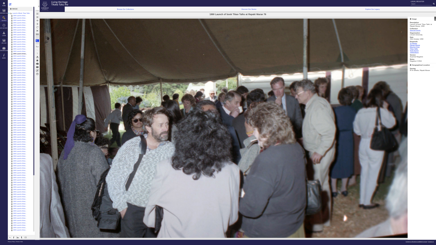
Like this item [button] (37, 63)
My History (3, 28)
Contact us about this (37, 67)
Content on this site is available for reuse (416, 241)
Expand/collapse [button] (435, 19)
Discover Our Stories (249, 9)
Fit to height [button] (37, 24)
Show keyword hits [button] (37, 50)
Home (4, 5)
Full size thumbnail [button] (37, 13)
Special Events (415, 30)
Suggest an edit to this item (10, 4)
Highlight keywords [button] (37, 53)
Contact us (431, 241)
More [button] (4, 58)
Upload (4, 43)
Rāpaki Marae (415, 45)
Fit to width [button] (37, 20)
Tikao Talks (414, 49)
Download (37, 57)
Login (4, 35)
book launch (414, 50)
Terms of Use (19, 241)
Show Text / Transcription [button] (37, 46)
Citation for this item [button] (37, 74)
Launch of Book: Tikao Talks (21, 13)
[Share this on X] (10, 236)
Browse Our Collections (125, 9)
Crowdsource (4, 50)
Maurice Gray (415, 47)
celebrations (414, 52)
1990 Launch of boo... (19, 15)
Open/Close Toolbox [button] (39, 4)
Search (4, 20)
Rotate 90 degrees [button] (37, 27)
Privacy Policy (11, 241)
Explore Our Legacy (372, 9)
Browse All (4, 13)
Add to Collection (37, 60)
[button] (37, 40)
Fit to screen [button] (37, 17)
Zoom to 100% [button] (37, 30)
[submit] (434, 3)
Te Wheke (413, 43)
